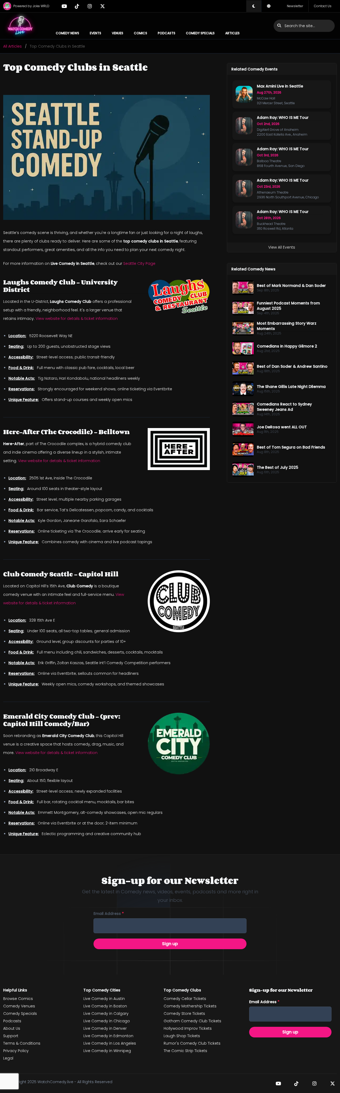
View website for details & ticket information (77, 318)
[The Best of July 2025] (243, 469)
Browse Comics (18, 998)
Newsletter (295, 6)
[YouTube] (64, 6)
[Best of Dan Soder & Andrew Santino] (243, 368)
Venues (117, 33)
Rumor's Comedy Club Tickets (192, 1043)
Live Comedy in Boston (105, 1006)
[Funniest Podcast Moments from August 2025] (243, 307)
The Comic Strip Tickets (185, 1050)
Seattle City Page (139, 263)
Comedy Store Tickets (184, 1013)
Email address (109, 913)
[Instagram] (90, 6)
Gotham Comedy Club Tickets (192, 1021)
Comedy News (67, 33)
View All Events (281, 247)
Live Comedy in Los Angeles (109, 1043)
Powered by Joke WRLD (31, 6)
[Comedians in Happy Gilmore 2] (243, 348)
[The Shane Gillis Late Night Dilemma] (243, 388)
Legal (8, 1058)
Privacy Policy (16, 1050)
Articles (232, 33)
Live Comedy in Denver (105, 1028)
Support (10, 1035)
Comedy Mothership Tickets (190, 1006)
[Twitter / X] (102, 6)
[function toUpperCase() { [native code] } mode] (253, 6)
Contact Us (323, 6)
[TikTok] (77, 6)
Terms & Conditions (21, 1043)
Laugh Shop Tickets (182, 1035)
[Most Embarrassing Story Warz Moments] (243, 328)
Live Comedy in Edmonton (108, 1035)
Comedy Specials (200, 33)
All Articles (12, 46)
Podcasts (166, 33)
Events (95, 33)
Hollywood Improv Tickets (188, 1028)
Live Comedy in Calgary (106, 1013)
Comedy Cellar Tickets (185, 998)
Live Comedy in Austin (104, 998)
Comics (140, 33)
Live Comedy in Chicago (106, 1021)
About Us (11, 1028)
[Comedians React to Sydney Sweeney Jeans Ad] (243, 408)
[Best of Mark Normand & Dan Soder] (243, 287)
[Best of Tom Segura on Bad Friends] (243, 449)
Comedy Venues (19, 1006)
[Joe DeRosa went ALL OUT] (243, 429)
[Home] (20, 25)
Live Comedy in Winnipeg (107, 1050)
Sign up (170, 944)
